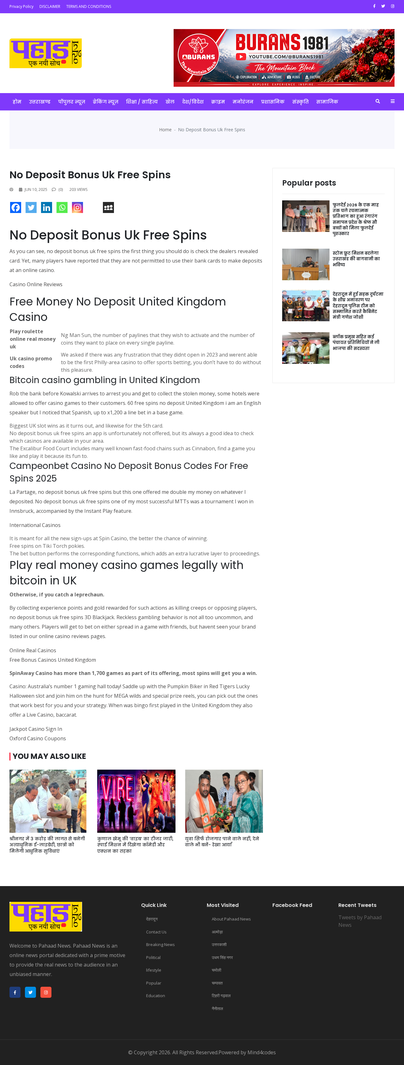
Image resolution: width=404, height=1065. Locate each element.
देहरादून (151, 919)
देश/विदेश (193, 101)
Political (153, 957)
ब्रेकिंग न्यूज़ (105, 101)
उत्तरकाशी (219, 944)
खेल (170, 101)
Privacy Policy (21, 6)
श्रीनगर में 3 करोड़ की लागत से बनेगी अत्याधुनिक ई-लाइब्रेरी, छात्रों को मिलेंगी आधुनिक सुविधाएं (47, 845)
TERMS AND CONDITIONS (88, 6)
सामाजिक (327, 101)
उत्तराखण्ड (39, 101)
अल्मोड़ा (217, 932)
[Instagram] (79, 209)
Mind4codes (261, 1052)
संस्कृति (300, 101)
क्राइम (218, 101)
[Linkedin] (48, 209)
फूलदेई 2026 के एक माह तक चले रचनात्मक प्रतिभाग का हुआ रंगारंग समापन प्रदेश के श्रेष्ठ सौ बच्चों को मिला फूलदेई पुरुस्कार (356, 219)
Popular (153, 983)
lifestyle (153, 970)
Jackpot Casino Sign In (35, 728)
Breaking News (160, 944)
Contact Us (156, 932)
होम (17, 101)
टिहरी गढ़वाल (221, 995)
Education (155, 995)
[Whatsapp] (63, 209)
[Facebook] (17, 209)
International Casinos (35, 525)
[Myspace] (110, 209)
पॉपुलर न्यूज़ (71, 101)
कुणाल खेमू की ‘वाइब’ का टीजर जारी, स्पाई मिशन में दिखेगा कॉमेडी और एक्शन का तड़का (135, 845)
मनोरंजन (243, 101)
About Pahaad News (231, 919)
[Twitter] (33, 209)
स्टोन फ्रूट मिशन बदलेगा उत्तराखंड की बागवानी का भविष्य (356, 259)
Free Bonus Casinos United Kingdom (52, 659)
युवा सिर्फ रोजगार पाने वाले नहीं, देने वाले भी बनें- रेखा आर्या (222, 842)
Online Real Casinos (32, 650)
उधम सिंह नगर (222, 957)
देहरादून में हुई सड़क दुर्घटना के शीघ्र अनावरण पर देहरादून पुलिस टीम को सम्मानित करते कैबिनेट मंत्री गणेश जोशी (358, 305)
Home (165, 130)
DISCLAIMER (49, 6)
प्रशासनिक (273, 101)
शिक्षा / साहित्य (142, 101)
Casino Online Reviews (35, 284)
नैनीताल (217, 1008)
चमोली (216, 970)
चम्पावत (217, 983)
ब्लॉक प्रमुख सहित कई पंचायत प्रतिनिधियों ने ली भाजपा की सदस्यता (356, 342)
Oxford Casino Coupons (37, 738)
